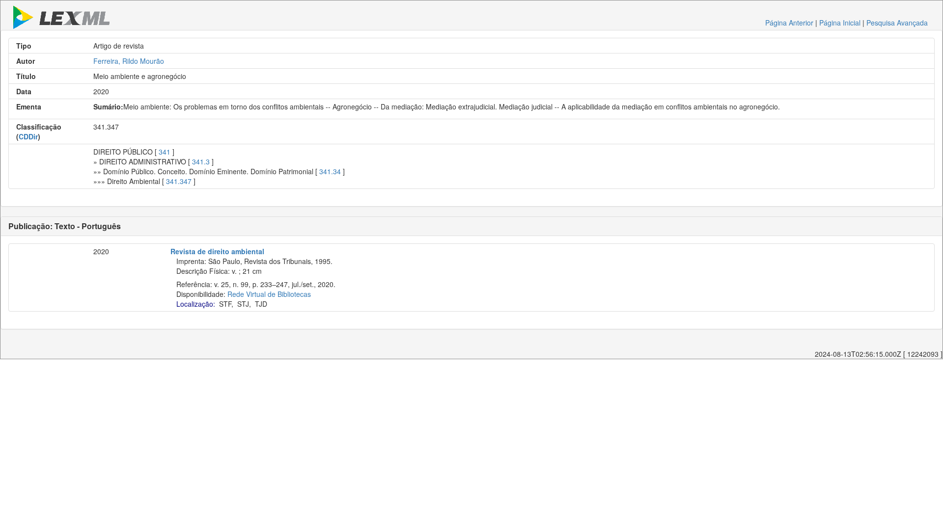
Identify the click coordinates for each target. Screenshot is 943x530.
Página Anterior (789, 22)
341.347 (179, 181)
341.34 (330, 171)
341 (164, 152)
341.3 (201, 161)
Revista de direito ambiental (217, 251)
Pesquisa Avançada (897, 22)
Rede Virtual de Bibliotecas (269, 294)
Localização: (195, 304)
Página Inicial (839, 22)
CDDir (28, 136)
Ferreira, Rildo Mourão (128, 61)
